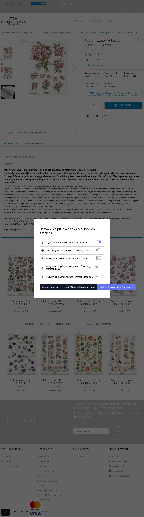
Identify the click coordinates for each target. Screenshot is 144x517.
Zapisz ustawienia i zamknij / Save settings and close (68, 287)
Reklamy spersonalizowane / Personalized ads (69, 277)
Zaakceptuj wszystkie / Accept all (116, 287)
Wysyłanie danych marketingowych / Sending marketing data (68, 267)
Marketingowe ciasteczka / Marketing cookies (69, 250)
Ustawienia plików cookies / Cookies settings (67, 231)
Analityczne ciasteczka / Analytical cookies (67, 258)
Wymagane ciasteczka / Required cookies (66, 242)
